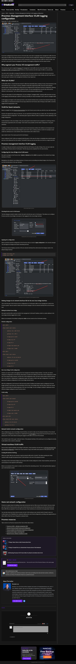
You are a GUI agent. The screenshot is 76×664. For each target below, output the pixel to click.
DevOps (17, 9)
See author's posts (17, 600)
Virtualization (24, 9)
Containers (32, 9)
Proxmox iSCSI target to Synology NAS (15, 531)
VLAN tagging (32, 433)
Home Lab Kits (10, 9)
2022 (7, 13)
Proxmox (19, 68)
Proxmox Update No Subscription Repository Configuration (20, 529)
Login (47, 623)
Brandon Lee (15, 584)
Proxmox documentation (19, 110)
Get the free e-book (12, 565)
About (56, 9)
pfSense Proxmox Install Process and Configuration (18, 528)
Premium (63, 9)
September (11, 13)
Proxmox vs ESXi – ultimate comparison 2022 (17, 526)
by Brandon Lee (14, 21)
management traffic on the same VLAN (11, 69)
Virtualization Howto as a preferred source (24, 574)
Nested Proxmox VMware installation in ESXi (17, 533)
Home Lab (50, 9)
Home (3, 13)
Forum (3, 9)
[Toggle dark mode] (73, 9)
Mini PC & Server (42, 9)
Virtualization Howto (41, 662)
